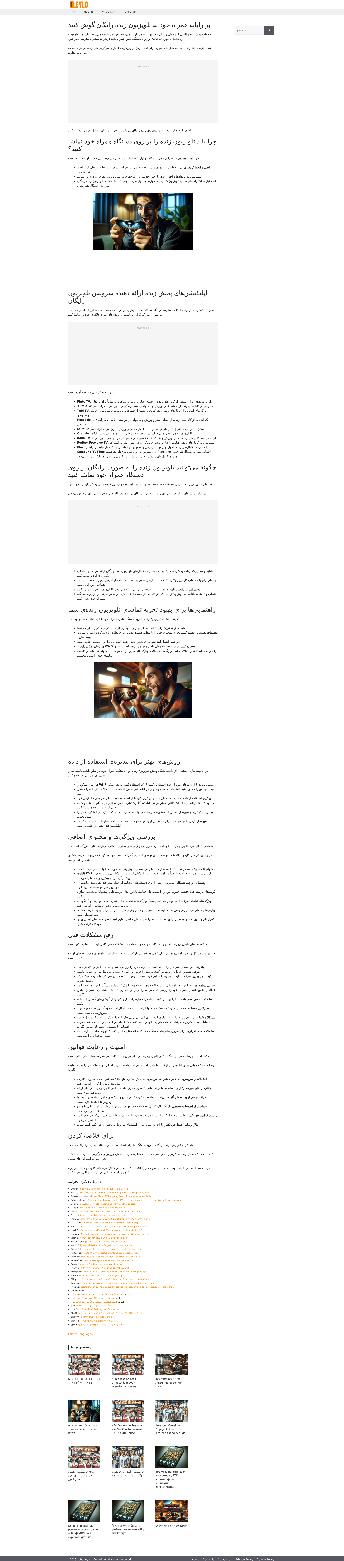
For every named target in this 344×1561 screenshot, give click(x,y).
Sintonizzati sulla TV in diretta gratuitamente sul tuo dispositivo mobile (114, 1226)
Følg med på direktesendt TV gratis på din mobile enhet (105, 1245)
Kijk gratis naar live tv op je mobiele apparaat (105, 1241)
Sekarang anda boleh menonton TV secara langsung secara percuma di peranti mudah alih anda (135, 1200)
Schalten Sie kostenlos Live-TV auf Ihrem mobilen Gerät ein (110, 1211)
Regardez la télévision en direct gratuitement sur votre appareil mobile (115, 1219)
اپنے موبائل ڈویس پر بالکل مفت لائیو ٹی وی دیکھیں (93, 1298)
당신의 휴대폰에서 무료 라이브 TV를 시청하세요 (101, 1324)
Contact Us (130, 12)
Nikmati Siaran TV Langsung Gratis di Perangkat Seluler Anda (120, 1196)
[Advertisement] (143, 92)
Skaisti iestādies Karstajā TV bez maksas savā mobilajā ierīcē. (111, 1230)
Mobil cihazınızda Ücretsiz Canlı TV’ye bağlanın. (103, 1275)
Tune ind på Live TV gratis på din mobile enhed (101, 1207)
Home (73, 12)
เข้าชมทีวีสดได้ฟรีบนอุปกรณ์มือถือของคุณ (100, 1309)
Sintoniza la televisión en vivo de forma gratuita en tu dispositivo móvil (115, 1192)
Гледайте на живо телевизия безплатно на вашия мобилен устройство (120, 1283)
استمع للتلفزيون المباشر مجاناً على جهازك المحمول (94, 1302)
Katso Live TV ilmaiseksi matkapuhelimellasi (100, 1264)
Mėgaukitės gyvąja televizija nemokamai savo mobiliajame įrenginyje (114, 1234)
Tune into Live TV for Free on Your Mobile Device (103, 1188)
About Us (89, 12)
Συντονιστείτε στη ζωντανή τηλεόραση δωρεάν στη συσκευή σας (115, 1279)
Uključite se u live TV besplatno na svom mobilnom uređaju (109, 1222)
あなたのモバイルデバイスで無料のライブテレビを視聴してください (111, 1313)
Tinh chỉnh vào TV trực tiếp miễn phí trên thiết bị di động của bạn (114, 1271)
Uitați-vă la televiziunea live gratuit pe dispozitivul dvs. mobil (110, 1256)
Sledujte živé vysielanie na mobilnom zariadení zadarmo (111, 1260)
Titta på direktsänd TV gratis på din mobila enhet (105, 1268)
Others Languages (80, 1334)
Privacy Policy (108, 12)
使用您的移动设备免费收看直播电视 (97, 1317)
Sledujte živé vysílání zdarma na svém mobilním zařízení (108, 1203)
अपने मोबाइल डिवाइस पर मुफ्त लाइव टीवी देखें (93, 1305)
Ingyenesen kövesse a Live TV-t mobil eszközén (104, 1237)
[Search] (269, 30)
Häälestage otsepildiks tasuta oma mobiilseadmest (102, 1215)
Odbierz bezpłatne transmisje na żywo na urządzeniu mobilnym (109, 1249)
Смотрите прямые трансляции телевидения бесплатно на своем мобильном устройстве (127, 1286)
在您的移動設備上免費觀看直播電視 (97, 1320)
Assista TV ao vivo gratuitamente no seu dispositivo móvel (111, 1252)
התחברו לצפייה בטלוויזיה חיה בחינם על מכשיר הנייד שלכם (97, 1294)
